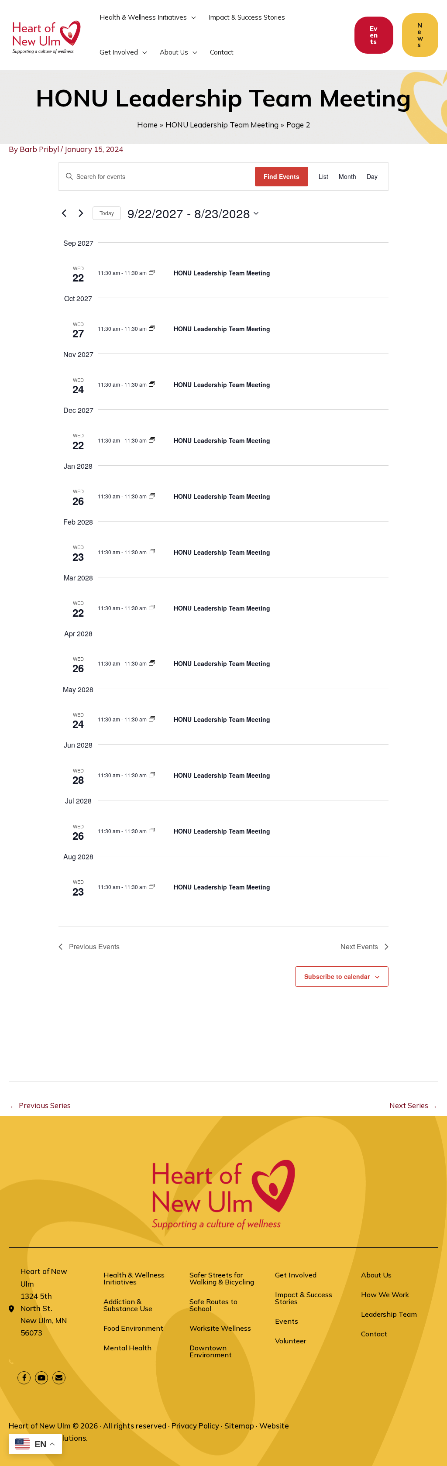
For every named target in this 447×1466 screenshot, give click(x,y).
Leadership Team (389, 1314)
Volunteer (290, 1340)
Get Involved (295, 1274)
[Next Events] (81, 213)
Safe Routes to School (213, 1305)
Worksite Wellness (220, 1328)
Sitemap (239, 1425)
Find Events (281, 176)
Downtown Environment (210, 1351)
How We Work (385, 1294)
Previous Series (40, 1105)
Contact (374, 1333)
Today (107, 212)
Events (286, 1321)
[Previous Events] (63, 213)
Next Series (413, 1105)
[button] (191, 17)
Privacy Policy (195, 1425)
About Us (376, 1274)
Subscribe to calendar (337, 976)
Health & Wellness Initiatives (134, 1278)
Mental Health (127, 1347)
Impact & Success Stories (303, 1298)
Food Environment (133, 1328)
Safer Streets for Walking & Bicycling (221, 1278)
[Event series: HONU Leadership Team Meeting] (152, 272)
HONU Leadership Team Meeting (222, 272)
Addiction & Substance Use (127, 1305)
